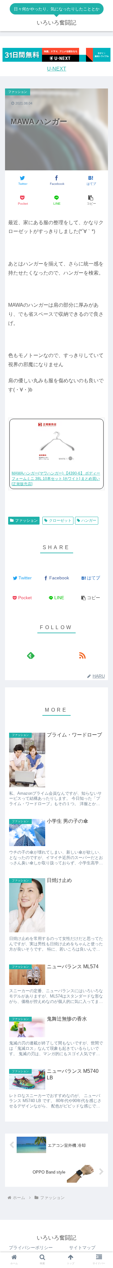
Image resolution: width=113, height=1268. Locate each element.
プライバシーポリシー (31, 1247)
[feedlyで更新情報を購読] (30, 655)
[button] (90, 200)
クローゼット (60, 520)
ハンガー (88, 520)
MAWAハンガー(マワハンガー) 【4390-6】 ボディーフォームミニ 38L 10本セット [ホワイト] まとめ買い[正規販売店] (56, 478)
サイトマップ (82, 1247)
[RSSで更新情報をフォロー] (82, 655)
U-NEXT (56, 68)
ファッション (26, 520)
